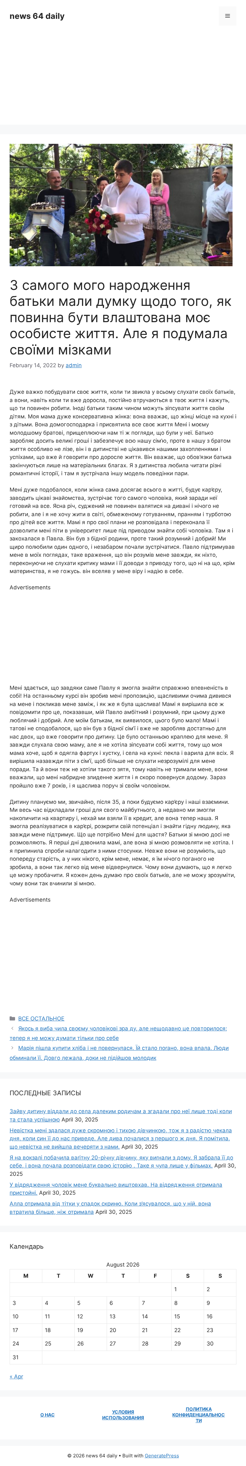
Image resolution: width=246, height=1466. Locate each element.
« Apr (16, 1376)
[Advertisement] (123, 80)
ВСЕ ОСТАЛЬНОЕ (41, 1018)
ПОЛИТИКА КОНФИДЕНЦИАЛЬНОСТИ (198, 1414)
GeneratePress (162, 1456)
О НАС (47, 1414)
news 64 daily (37, 16)
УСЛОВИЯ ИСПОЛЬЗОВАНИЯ (123, 1414)
